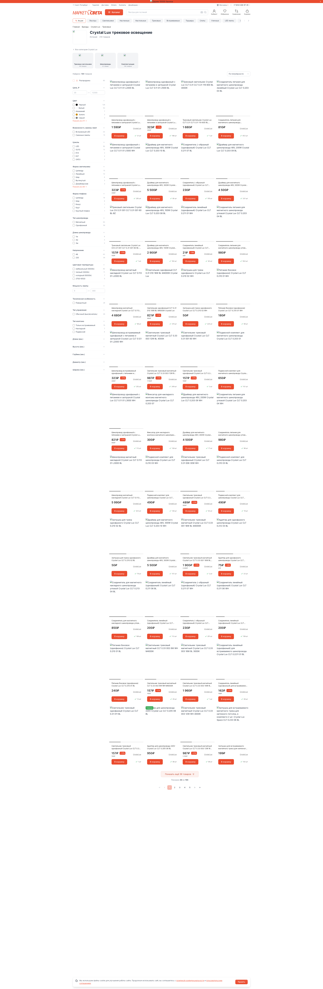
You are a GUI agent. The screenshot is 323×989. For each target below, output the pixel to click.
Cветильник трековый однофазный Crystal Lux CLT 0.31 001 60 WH (197, 372)
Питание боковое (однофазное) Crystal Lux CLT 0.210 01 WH (231, 309)
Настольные (140, 21)
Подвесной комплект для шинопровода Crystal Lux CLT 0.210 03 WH (159, 496)
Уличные (215, 21)
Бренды (85, 27)
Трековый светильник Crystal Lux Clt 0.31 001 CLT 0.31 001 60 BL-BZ (126, 246)
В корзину (119, 135)
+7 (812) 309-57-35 (241, 5)
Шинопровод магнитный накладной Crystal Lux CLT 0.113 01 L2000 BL (125, 309)
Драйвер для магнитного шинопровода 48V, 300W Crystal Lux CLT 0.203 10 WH (161, 559)
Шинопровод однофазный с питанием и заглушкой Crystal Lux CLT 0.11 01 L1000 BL (161, 121)
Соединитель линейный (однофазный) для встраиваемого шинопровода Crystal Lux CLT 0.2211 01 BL (233, 684)
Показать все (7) (79, 121)
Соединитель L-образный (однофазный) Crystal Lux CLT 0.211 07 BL (195, 183)
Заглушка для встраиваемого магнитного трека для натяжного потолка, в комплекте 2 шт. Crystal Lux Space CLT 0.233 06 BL (233, 747)
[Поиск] (205, 12)
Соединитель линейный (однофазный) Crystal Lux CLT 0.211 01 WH (195, 246)
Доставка (105, 5)
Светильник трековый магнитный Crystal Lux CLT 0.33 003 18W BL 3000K (197, 684)
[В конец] (200, 787)
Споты (202, 21)
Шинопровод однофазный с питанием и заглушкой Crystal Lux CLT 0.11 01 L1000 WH (126, 183)
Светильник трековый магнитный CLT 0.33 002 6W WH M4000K (161, 684)
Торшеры (190, 21)
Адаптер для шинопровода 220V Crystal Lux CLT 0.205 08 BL (161, 747)
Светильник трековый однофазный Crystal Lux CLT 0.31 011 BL (126, 747)
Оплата (113, 5)
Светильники (108, 21)
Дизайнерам (133, 5)
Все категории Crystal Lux (86, 49)
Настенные (124, 21)
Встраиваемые (173, 21)
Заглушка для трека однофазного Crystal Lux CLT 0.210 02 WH (197, 309)
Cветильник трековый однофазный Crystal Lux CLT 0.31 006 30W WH (197, 496)
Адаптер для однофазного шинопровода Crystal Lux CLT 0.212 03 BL (231, 559)
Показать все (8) (79, 187)
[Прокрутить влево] (244, 20)
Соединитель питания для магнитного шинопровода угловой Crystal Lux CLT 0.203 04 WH (232, 433)
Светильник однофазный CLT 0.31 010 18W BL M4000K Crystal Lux (162, 309)
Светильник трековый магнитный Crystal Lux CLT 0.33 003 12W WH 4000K (197, 747)
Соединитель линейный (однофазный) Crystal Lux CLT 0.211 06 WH (231, 621)
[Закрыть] (320, 1)
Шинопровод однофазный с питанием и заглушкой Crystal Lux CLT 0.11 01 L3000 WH (126, 433)
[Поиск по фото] (201, 12)
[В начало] (159, 787)
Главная (76, 27)
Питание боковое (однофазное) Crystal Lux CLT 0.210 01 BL (125, 684)
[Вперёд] (195, 787)
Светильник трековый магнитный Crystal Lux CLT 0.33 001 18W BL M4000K (197, 559)
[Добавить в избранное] (141, 82)
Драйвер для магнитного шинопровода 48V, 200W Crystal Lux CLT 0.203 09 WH (196, 433)
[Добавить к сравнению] (141, 87)
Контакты (122, 5)
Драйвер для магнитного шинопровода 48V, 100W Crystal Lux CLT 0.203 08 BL (161, 246)
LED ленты (229, 21)
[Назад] (164, 787)
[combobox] (167, 12)
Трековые (156, 21)
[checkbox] (74, 81)
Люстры (92, 21)
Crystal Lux (95, 27)
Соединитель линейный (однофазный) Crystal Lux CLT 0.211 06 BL (160, 621)
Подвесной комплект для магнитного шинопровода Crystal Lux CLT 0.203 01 (232, 372)
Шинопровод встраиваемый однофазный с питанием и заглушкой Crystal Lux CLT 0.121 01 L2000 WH (125, 372)
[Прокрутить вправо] (248, 20)
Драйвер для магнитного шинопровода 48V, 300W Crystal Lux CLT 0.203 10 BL (161, 183)
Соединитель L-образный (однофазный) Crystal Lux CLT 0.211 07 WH (195, 621)
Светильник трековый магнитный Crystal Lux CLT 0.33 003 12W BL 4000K (161, 372)
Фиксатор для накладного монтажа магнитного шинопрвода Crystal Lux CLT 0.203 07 (161, 433)
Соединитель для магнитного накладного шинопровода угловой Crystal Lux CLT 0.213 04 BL (126, 621)
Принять (241, 982)
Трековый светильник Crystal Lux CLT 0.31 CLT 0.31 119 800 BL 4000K (197, 121)
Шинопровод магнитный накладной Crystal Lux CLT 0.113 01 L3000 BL (125, 496)
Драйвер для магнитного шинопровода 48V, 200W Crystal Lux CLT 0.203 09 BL (232, 183)
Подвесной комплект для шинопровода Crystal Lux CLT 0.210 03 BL (231, 496)
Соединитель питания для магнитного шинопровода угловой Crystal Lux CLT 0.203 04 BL (232, 246)
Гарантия (95, 5)
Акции (80, 21)
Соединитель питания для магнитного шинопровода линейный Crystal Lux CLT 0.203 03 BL (232, 121)
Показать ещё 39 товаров (178, 774)
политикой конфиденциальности (190, 980)
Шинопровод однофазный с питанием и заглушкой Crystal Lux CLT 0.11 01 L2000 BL (126, 121)
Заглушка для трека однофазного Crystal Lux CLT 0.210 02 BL (126, 559)
